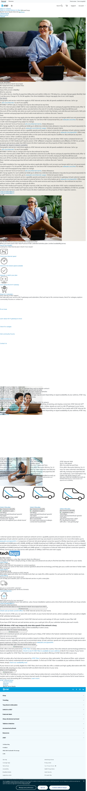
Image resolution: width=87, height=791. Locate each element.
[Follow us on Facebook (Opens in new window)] (76, 689)
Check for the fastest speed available (11, 266)
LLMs (4, 753)
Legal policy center (7, 775)
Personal (3, 1)
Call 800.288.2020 (6, 591)
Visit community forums (7, 334)
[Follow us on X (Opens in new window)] (73, 689)
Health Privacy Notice (49, 769)
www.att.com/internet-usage (36, 128)
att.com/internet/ (8, 103)
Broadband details (7, 772)
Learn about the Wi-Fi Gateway (9, 285)
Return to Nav (16, 10)
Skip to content (5, 9)
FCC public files (48, 775)
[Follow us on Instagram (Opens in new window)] (80, 689)
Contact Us (3, 343)
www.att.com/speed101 (69, 132)
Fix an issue (3, 309)
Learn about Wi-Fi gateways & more (11, 318)
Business (11, 1)
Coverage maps (6, 762)
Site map (5, 759)
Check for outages (5, 326)
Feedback (5, 747)
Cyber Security (48, 772)
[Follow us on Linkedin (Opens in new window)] (83, 689)
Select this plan (5, 507)
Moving (2, 400)
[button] (11, 6)
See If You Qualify (6, 245)
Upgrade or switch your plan (8, 275)
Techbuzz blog (6, 744)
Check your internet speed (8, 256)
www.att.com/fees (69, 120)
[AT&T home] (4, 6)
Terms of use (6, 765)
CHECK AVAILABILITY (7, 192)
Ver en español (81, 1)
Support (7, 400)
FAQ (12, 400)
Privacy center (48, 762)
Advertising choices (49, 759)
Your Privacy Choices (49, 765)
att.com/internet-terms (33, 124)
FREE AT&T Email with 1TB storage (11, 750)
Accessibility (6, 769)
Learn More (4, 562)
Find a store (73, 1)
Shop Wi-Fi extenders (6, 294)
